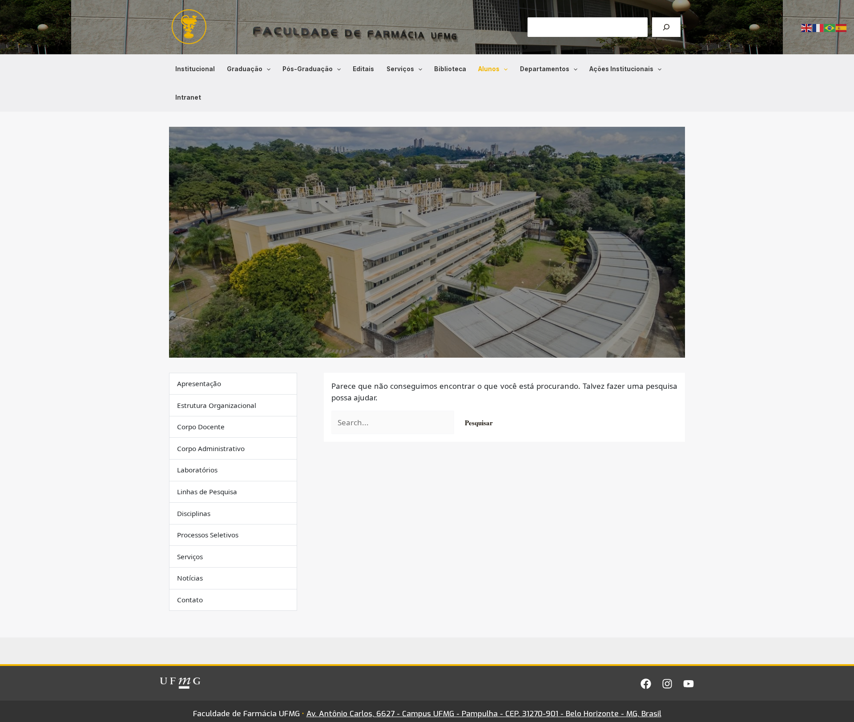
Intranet (188, 97)
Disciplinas (193, 513)
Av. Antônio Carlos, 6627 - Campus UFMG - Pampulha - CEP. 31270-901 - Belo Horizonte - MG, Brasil (483, 714)
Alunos (489, 69)
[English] (807, 27)
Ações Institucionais (621, 69)
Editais (363, 69)
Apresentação (199, 383)
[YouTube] (688, 683)
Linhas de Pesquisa (207, 492)
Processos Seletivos (207, 535)
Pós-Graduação (307, 69)
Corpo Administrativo (211, 448)
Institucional (195, 69)
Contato (190, 600)
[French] (818, 27)
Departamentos (544, 69)
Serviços (400, 69)
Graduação (244, 69)
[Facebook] (645, 683)
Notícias (190, 578)
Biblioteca (450, 69)
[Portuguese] (830, 27)
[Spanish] (841, 27)
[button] (266, 69)
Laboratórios (197, 470)
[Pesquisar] (666, 27)
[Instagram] (667, 683)
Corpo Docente (201, 427)
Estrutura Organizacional (216, 405)
